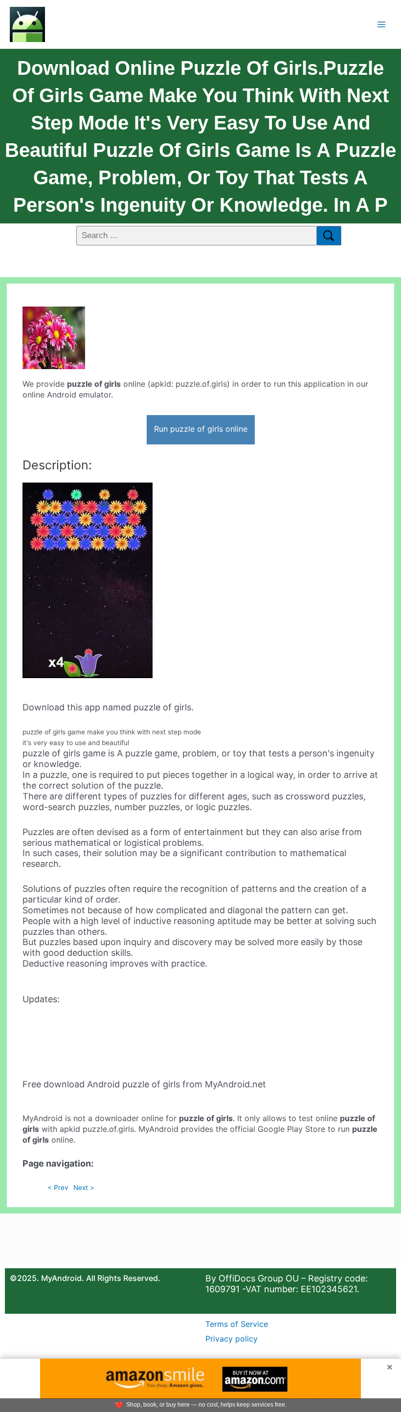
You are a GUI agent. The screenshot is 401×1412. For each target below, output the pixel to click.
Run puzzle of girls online (200, 429)
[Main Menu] (382, 24)
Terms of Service (236, 1324)
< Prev (57, 1187)
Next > (83, 1187)
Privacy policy (231, 1339)
